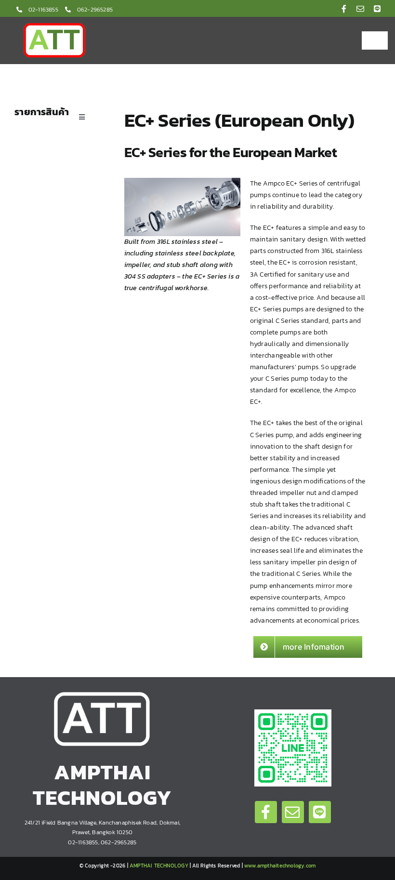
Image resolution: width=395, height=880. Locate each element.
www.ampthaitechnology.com (280, 865)
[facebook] (344, 9)
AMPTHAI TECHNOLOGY (159, 865)
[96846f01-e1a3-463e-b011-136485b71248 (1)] (292, 712)
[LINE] (377, 9)
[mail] (360, 9)
